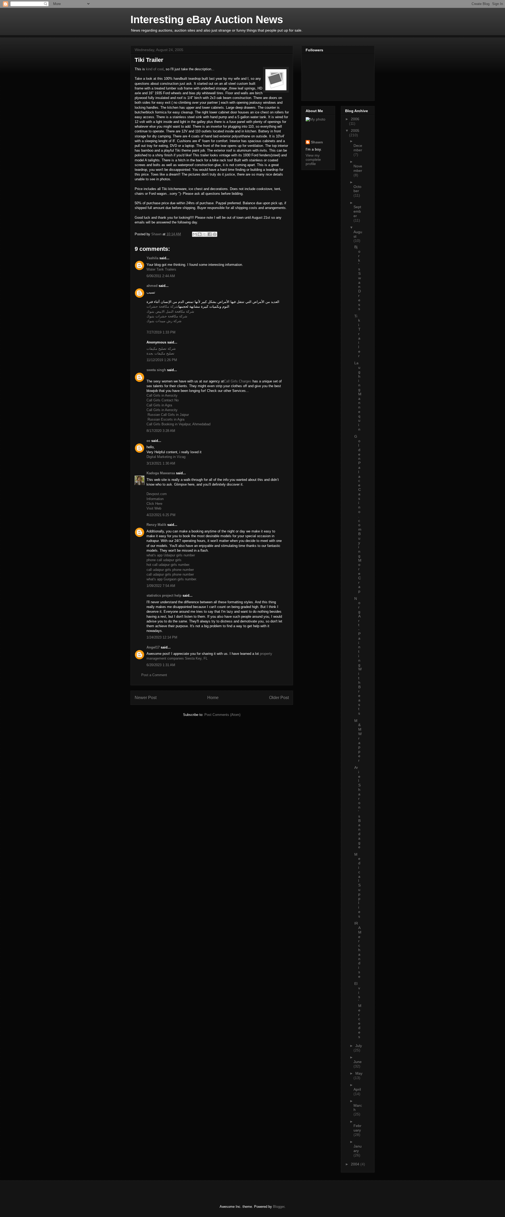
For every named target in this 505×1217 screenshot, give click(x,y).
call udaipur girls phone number (170, 570)
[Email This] (194, 234)
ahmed (152, 286)
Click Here (154, 504)
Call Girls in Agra (159, 405)
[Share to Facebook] (209, 234)
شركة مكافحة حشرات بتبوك (167, 316)
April (357, 1089)
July (358, 1046)
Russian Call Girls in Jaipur (168, 415)
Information (155, 499)
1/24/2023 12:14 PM (162, 637)
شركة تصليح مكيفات (161, 349)
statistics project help (164, 595)
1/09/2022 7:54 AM (161, 586)
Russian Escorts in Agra (165, 419)
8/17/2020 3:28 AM (161, 431)
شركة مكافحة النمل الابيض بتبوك (170, 311)
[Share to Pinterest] (214, 234)
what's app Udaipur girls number (171, 555)
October (357, 188)
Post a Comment (154, 675)
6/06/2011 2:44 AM (161, 276)
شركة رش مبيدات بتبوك (164, 321)
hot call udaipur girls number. (168, 565)
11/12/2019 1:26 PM (162, 360)
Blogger (278, 1207)
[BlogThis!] (199, 234)
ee (148, 441)
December (358, 147)
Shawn (317, 142)
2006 (355, 119)
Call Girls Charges (237, 381)
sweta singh (156, 370)
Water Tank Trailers (161, 269)
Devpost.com (157, 494)
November (358, 168)
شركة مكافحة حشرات (162, 306)
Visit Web (154, 508)
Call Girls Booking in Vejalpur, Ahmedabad (178, 424)
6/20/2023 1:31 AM (161, 665)
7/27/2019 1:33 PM (161, 332)
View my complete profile (313, 159)
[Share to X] (204, 234)
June (358, 1062)
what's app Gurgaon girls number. (172, 579)
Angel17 (153, 647)
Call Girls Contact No (163, 400)
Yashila (152, 258)
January (358, 1148)
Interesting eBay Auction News (206, 19)
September (357, 211)
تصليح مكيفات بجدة (160, 353)
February (357, 1128)
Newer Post (145, 697)
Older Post (279, 697)
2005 (355, 130)
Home (213, 697)
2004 (355, 1164)
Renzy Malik (156, 525)
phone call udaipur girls (164, 560)
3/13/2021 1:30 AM (161, 463)
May (358, 1073)
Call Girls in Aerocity (162, 395)
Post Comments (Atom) (222, 715)
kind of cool (155, 69)
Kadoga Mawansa (161, 473)
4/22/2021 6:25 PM (161, 515)
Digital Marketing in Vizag (166, 457)
